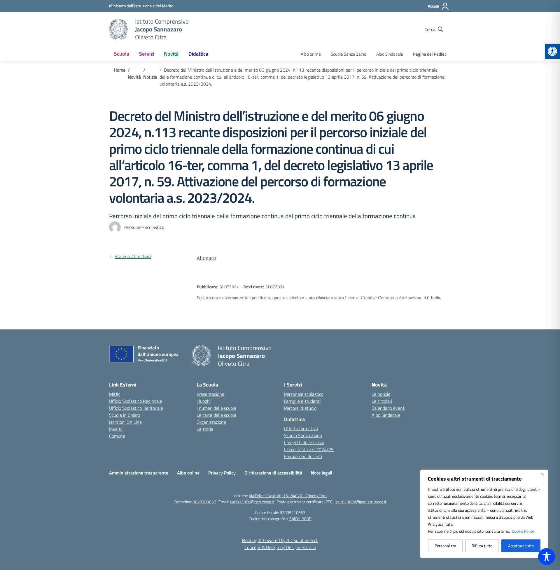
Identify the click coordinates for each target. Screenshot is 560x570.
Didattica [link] (198, 54)
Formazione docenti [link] (303, 456)
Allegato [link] (206, 258)
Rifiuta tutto (482, 546)
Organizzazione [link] (211, 422)
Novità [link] (171, 54)
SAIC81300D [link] (300, 519)
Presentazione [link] (210, 394)
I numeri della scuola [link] (216, 408)
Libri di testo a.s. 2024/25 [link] (309, 449)
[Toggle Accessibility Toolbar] (547, 557)
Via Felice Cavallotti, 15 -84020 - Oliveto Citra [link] (288, 496)
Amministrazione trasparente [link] (138, 472)
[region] (484, 513)
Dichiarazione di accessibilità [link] (273, 472)
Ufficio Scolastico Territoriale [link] (136, 408)
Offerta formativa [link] (301, 428)
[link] (552, 51)
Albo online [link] (311, 54)
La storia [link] (205, 429)
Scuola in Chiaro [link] (124, 415)
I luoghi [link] (204, 401)
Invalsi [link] (115, 429)
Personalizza (445, 546)
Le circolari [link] (382, 401)
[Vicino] (542, 474)
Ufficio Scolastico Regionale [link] (135, 401)
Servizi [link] (146, 54)
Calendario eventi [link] (388, 408)
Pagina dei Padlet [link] (429, 54)
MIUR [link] (114, 394)
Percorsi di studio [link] (300, 408)
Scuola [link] (121, 54)
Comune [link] (117, 436)
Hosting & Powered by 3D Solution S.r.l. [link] (280, 540)
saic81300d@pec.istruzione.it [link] (360, 502)
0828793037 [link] (204, 502)
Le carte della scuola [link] (216, 415)
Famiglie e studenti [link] (302, 401)
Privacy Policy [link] (222, 472)
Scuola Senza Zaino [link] (348, 54)
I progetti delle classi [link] (304, 442)
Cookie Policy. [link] (523, 531)
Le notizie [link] (381, 394)
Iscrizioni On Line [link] (125, 422)
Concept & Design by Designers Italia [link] (280, 547)
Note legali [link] (321, 472)
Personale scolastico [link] (303, 394)
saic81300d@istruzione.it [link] (252, 502)
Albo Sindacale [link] (389, 54)
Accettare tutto (521, 546)
